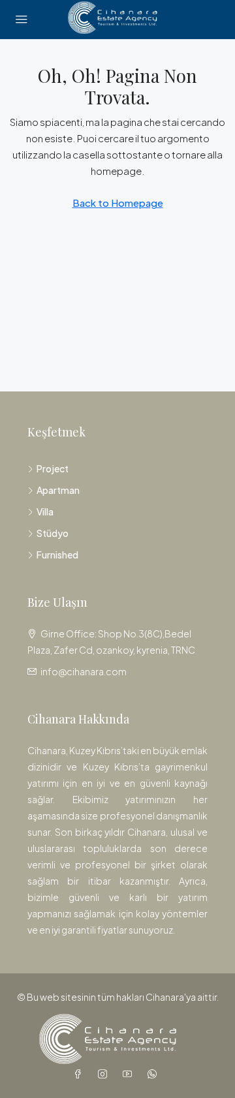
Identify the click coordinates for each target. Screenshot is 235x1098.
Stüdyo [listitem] (53, 533)
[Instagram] (105, 1074)
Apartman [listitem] (58, 490)
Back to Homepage (117, 202)
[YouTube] (130, 1074)
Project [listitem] (53, 468)
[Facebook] (80, 1074)
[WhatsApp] (155, 1074)
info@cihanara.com (83, 671)
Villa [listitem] (45, 511)
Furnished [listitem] (57, 554)
